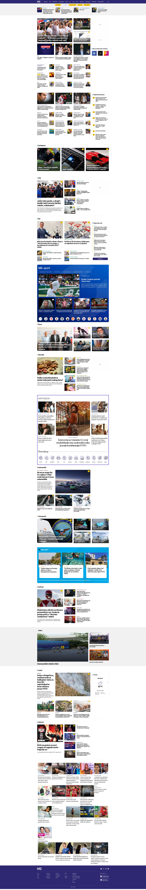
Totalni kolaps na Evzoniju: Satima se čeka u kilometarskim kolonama (49, 570)
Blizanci (52, 462)
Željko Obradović (67, 271)
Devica (70, 462)
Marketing (74, 873)
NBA (56, 55)
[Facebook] (94, 53)
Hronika (45, 8)
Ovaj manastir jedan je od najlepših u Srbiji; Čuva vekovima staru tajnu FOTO (96, 570)
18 (58, 149)
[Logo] (38, 2)
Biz (57, 19)
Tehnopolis (58, 73)
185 (93, 112)
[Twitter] (100, 53)
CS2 (77, 725)
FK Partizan (80, 4)
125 (93, 125)
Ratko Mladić (58, 4)
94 (93, 131)
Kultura (47, 876)
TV (65, 874)
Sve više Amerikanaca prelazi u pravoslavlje (97, 646)
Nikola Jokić (88, 271)
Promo (39, 340)
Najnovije (46, 1)
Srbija (38, 239)
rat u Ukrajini (65, 4)
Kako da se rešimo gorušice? (96, 662)
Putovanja (39, 129)
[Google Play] (104, 876)
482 (93, 97)
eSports (57, 873)
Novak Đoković (86, 4)
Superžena (48, 877)
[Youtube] (108, 868)
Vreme (95, 675)
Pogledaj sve (100, 258)
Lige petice (42, 307)
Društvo (78, 206)
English (66, 876)
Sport (38, 874)
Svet (62, 8)
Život (92, 642)
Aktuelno (77, 331)
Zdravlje (39, 112)
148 (93, 118)
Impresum (74, 874)
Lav (64, 462)
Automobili (58, 876)
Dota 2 (78, 751)
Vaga (76, 462)
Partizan (94, 307)
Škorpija (82, 462)
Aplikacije (74, 879)
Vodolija (99, 462)
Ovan (40, 462)
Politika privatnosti (76, 877)
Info (40, 19)
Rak (58, 462)
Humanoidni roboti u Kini (47, 664)
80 (93, 134)
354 (93, 104)
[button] (107, 682)
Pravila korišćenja (76, 876)
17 (89, 532)
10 (105, 299)
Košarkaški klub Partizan (78, 271)
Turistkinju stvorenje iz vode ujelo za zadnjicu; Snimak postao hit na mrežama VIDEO (73, 571)
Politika (39, 198)
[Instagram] (106, 53)
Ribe (105, 462)
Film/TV (78, 616)
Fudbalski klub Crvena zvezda (45, 271)
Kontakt (74, 882)
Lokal (38, 121)
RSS (73, 880)
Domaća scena (80, 742)
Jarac (93, 462)
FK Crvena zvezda (73, 4)
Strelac (88, 462)
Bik (46, 462)
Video (66, 873)
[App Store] (104, 879)
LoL (38, 743)
